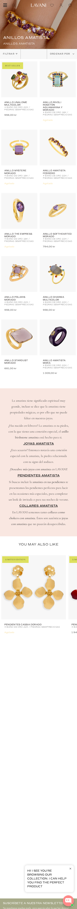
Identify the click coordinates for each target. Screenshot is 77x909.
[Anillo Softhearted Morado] (58, 211)
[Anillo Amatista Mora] (58, 337)
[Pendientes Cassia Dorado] (33, 587)
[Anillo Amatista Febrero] (58, 147)
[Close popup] (70, 868)
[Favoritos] (53, 5)
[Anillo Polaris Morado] (19, 274)
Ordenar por (60, 54)
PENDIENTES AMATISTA (39, 475)
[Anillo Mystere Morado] (19, 147)
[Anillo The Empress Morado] (19, 211)
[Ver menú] (5, 5)
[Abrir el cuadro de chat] (68, 900)
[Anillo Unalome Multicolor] (19, 79)
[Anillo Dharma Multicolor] (58, 274)
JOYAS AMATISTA (38, 444)
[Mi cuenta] (62, 5)
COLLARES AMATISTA (38, 506)
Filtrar (8, 54)
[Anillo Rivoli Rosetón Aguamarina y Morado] (58, 79)
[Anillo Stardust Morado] (19, 337)
